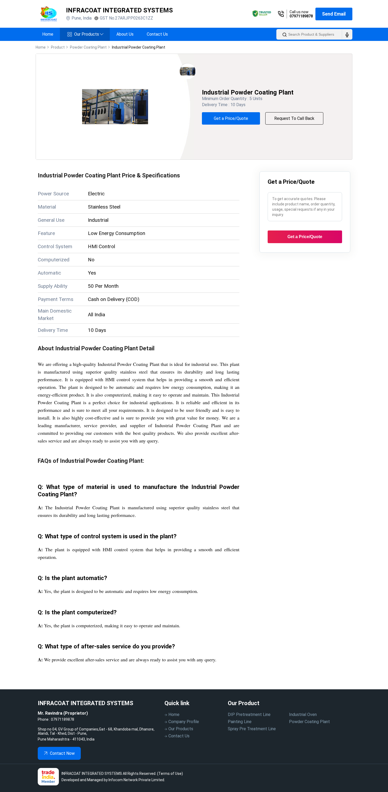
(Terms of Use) (170, 773)
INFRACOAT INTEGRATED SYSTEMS (119, 10)
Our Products (88, 34)
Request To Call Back (294, 118)
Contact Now (62, 753)
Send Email (334, 14)
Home (47, 34)
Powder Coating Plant (309, 721)
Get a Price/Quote (231, 118)
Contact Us (157, 34)
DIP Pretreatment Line (249, 714)
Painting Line (240, 721)
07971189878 (301, 16)
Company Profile (183, 721)
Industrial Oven (303, 714)
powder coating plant (88, 47)
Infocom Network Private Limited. (136, 780)
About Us (125, 34)
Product (58, 47)
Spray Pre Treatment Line (252, 728)
